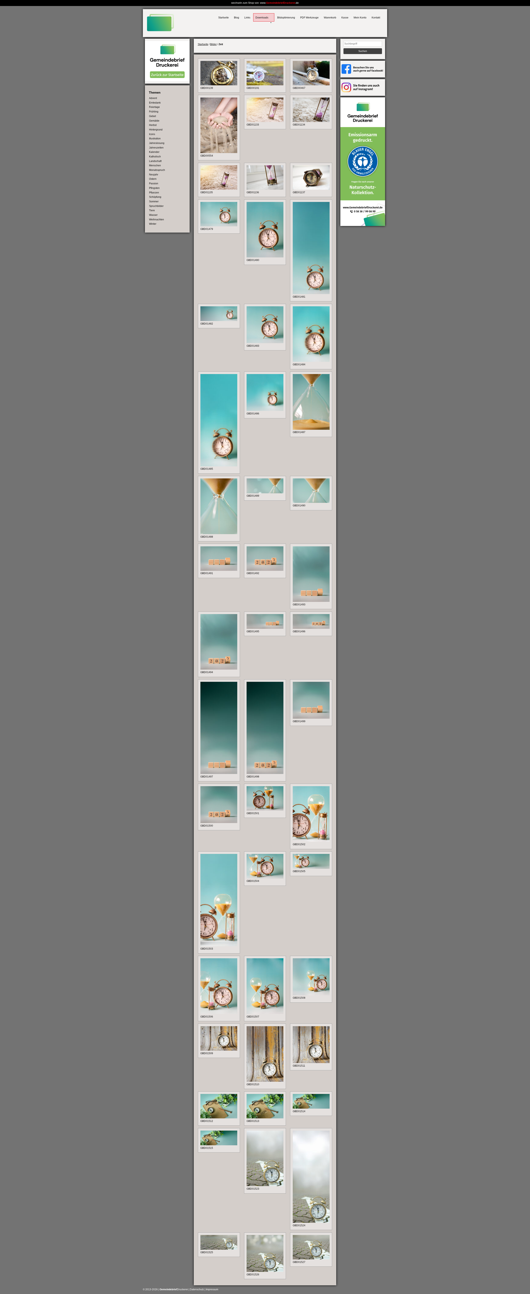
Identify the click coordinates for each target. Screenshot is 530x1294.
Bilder (213, 44)
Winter (152, 223)
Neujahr (153, 174)
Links (247, 17)
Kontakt (376, 17)
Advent (153, 98)
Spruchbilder (156, 206)
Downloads (261, 17)
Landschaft (155, 161)
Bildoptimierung (286, 17)
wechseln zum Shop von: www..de (265, 2)
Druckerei (174, 1289)
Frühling (153, 111)
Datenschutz (197, 1289)
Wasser (153, 215)
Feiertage (154, 107)
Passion (153, 183)
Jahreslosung (156, 143)
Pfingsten (154, 188)
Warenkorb (330, 17)
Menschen (155, 165)
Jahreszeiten (156, 147)
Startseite (223, 17)
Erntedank (155, 102)
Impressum (212, 1289)
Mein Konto (360, 17)
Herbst (153, 125)
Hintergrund (156, 129)
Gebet (152, 116)
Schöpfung (155, 197)
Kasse (344, 17)
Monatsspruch (157, 170)
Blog (236, 17)
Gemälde (154, 120)
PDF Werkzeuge (309, 17)
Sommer (154, 201)
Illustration (155, 138)
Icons (152, 134)
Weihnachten (156, 219)
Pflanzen (154, 192)
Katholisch (155, 156)
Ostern (153, 178)
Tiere (152, 210)
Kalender (154, 152)
